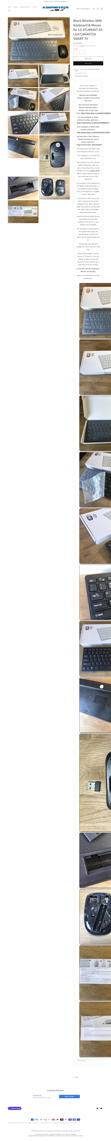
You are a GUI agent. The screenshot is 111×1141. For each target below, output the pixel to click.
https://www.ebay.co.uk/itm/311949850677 (93, 123)
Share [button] (76, 1077)
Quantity (75, 49)
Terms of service (72, 1122)
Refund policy (55, 1122)
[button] (94, 9)
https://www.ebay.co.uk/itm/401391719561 (93, 132)
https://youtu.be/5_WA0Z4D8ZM (89, 145)
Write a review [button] (69, 1096)
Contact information (45, 1122)
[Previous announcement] (8, 1)
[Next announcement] (102, 1)
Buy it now (88, 63)
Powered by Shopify (26, 1122)
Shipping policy (63, 1122)
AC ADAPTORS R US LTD (16, 1122)
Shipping (82, 45)
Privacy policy (36, 1122)
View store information (81, 76)
